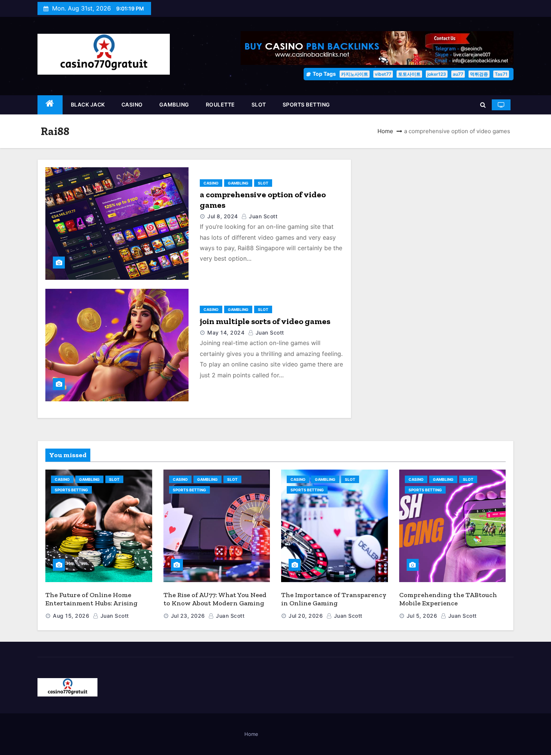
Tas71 (501, 74)
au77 (458, 74)
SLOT (259, 104)
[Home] (50, 104)
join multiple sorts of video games (265, 321)
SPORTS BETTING (306, 104)
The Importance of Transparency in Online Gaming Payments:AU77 (333, 603)
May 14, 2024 (225, 332)
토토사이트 (409, 74)
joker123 (436, 74)
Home (385, 131)
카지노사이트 (354, 74)
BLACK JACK (88, 104)
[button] (483, 104)
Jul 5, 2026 (422, 615)
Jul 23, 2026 (188, 615)
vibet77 (383, 74)
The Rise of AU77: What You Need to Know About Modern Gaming (215, 599)
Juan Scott (262, 216)
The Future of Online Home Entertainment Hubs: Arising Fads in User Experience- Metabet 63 (98, 607)
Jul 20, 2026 (306, 615)
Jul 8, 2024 (222, 216)
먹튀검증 (479, 74)
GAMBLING (174, 104)
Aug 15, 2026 (71, 615)
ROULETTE (220, 104)
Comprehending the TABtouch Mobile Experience (448, 599)
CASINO (132, 104)
